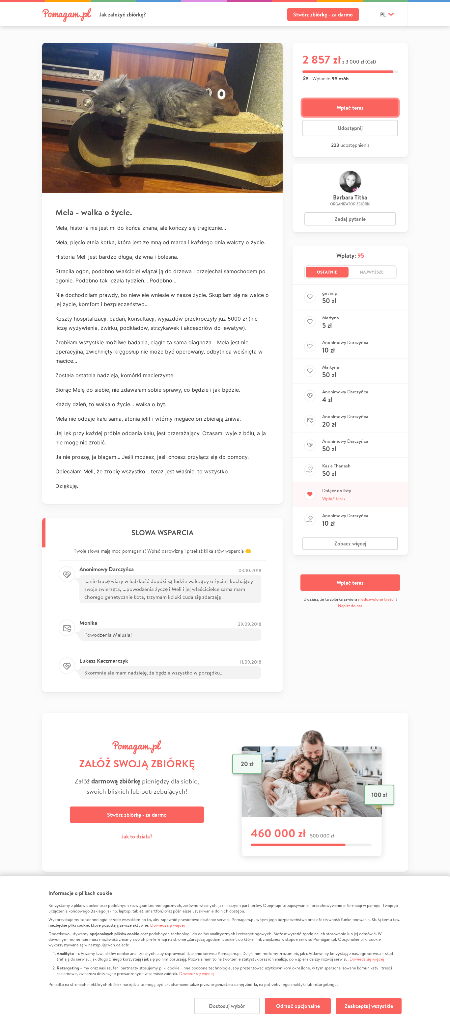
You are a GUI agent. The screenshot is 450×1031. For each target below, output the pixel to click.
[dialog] (225, 953)
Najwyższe (372, 272)
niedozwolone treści (376, 599)
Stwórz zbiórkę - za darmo (323, 14)
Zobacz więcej (350, 543)
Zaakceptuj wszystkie (369, 1006)
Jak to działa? (137, 836)
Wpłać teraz (350, 107)
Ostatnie (327, 272)
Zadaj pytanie (350, 219)
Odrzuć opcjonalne (298, 1006)
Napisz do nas (350, 606)
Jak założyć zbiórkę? (122, 14)
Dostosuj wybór (227, 1006)
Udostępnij (350, 128)
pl (383, 14)
